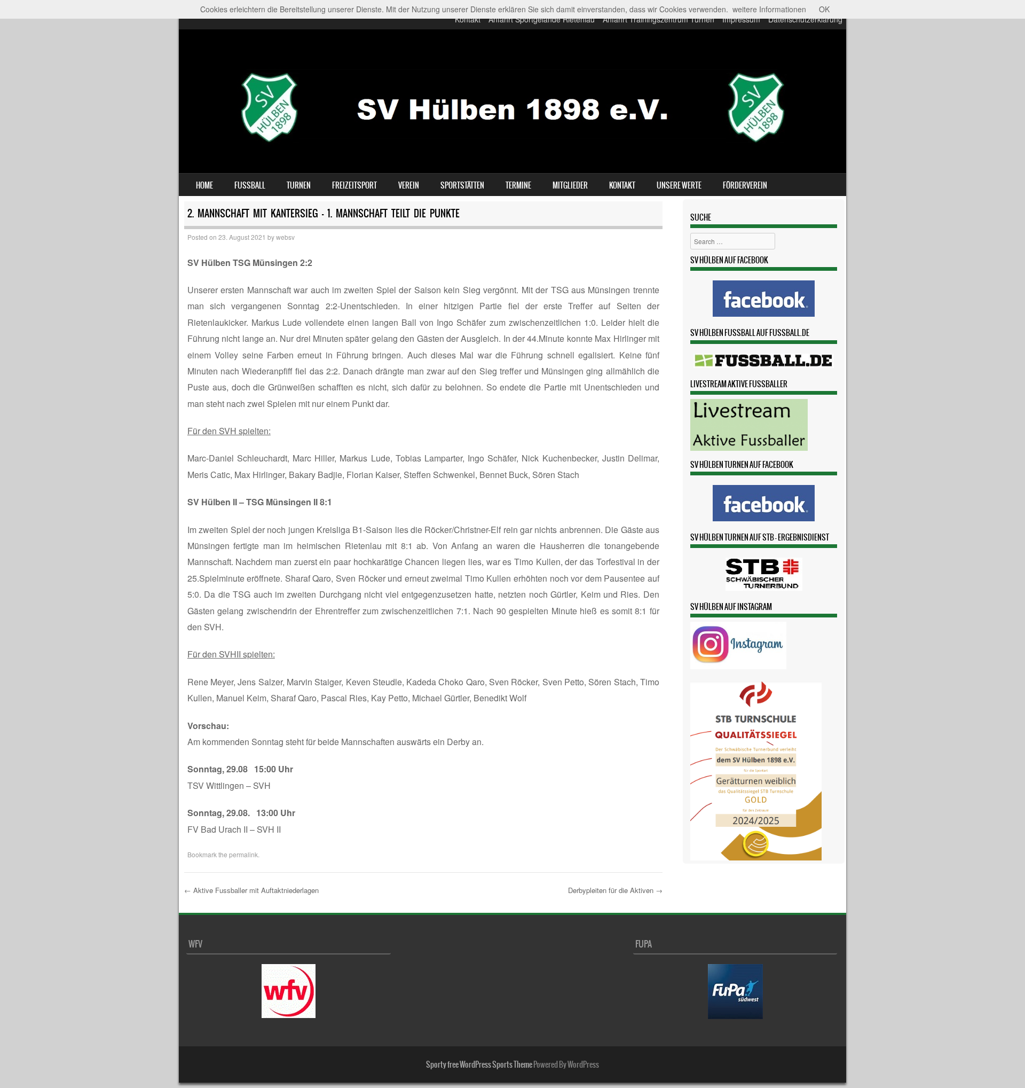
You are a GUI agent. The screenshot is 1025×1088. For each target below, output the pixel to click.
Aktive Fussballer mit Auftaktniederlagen (251, 890)
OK (824, 9)
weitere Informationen (769, 9)
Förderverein (745, 185)
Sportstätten (462, 185)
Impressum (741, 19)
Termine (518, 185)
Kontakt (467, 19)
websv (285, 236)
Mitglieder (570, 185)
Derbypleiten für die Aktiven (615, 890)
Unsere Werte (679, 185)
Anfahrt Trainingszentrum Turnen (658, 19)
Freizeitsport (354, 185)
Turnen (299, 185)
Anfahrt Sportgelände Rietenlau (541, 19)
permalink (243, 854)
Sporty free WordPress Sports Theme (479, 1064)
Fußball (249, 185)
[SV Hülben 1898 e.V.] (512, 157)
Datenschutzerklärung (805, 19)
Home (204, 185)
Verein (408, 185)
